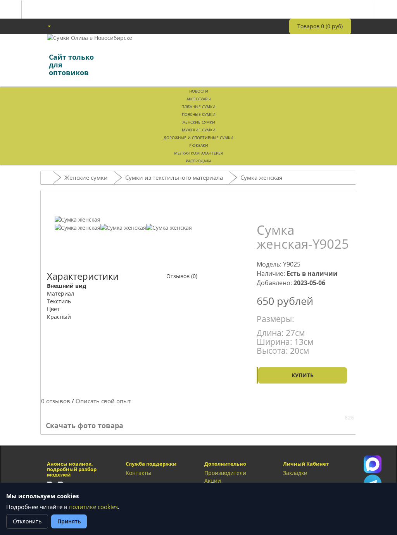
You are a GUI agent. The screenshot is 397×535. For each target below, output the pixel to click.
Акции (212, 480)
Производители (225, 473)
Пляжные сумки (198, 106)
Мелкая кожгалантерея (198, 153)
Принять (69, 521)
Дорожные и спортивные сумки (198, 137)
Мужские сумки (199, 129)
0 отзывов (55, 401)
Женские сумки (198, 122)
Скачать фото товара (84, 425)
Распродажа (198, 160)
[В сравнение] (294, 205)
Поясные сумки (199, 114)
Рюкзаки (198, 145)
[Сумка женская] (77, 219)
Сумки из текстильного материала (174, 177)
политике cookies (93, 507)
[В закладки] (268, 205)
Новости (198, 91)
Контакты (138, 473)
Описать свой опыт (103, 401)
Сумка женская (261, 177)
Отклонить (27, 521)
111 (372, 464)
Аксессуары (198, 98)
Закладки (295, 473)
